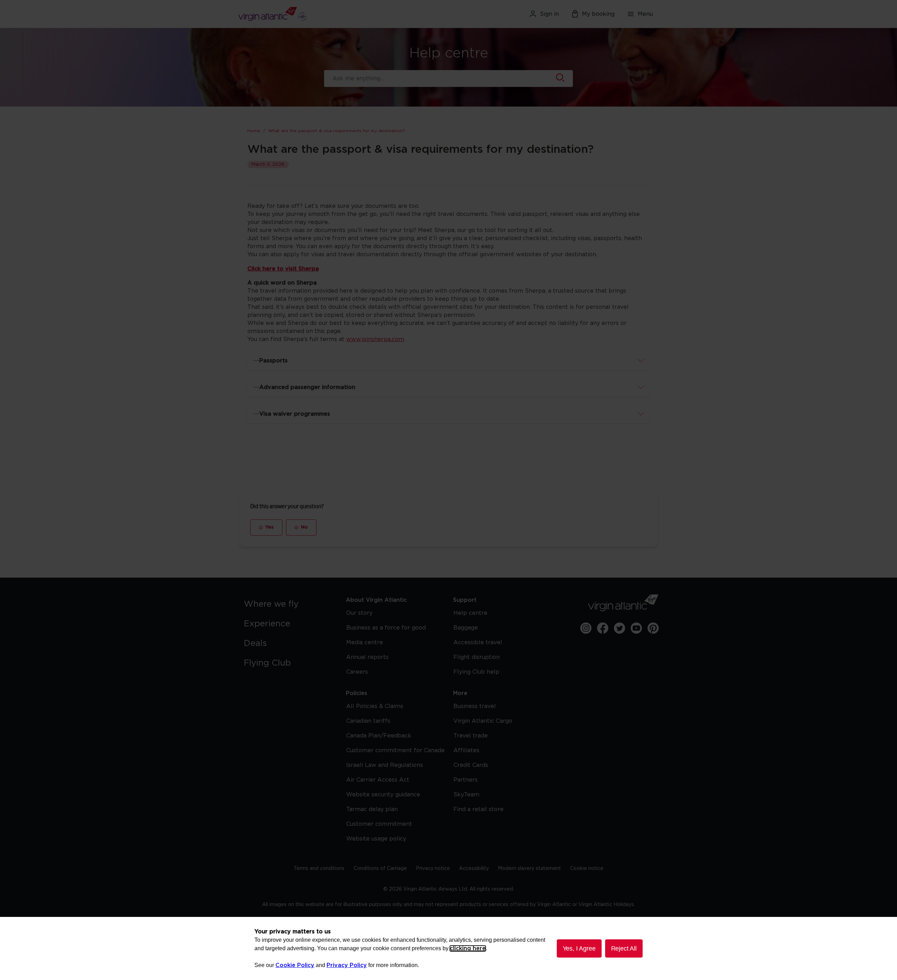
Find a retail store (478, 809)
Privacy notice (433, 868)
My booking (598, 14)
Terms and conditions (319, 868)
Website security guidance (383, 794)
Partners (465, 780)
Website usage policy (376, 839)
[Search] (560, 78)
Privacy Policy (347, 965)
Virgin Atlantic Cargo (482, 721)
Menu (645, 14)
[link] (287, 604)
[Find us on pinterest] (653, 628)
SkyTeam (466, 794)
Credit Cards (470, 765)
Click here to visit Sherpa (283, 269)
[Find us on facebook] (602, 628)
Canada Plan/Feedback (378, 736)
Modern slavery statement (529, 868)
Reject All (624, 948)
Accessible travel (477, 642)
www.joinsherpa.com (375, 339)
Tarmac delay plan (372, 809)
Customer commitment (379, 824)
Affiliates (466, 750)
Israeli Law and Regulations (384, 765)
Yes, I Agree (579, 948)
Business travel (474, 706)
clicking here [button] (468, 948)
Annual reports (367, 657)
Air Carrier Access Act (377, 780)
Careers (357, 672)
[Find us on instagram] (585, 628)
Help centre (470, 613)
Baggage (465, 628)
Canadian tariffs (368, 721)
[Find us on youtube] (636, 628)
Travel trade (470, 736)
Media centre (364, 642)
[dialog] (448, 948)
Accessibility (474, 868)
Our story (359, 613)
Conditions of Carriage (380, 868)
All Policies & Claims (374, 706)
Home (253, 131)
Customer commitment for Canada (395, 750)
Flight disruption (476, 657)
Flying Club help (476, 672)
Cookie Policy (294, 965)
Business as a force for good (386, 628)
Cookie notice (586, 868)
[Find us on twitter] (619, 628)
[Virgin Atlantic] (306, 14)
